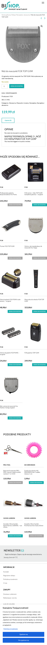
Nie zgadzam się (23, 640)
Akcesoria (12, 103)
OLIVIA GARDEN (9, 518)
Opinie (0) (8, 120)
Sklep (13, 15)
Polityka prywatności (10, 629)
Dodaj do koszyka (17, 86)
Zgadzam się (23, 634)
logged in (16, 141)
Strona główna (6, 15)
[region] (23, 624)
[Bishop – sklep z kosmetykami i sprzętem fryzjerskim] (14, 6)
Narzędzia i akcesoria (23, 15)
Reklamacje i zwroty (10, 598)
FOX (11, 96)
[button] (42, 26)
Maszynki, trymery (23, 103)
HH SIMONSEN (29, 465)
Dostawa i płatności (10, 594)
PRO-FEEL (6, 465)
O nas (5, 583)
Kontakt (6, 572)
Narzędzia (32, 103)
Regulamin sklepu (9, 575)
